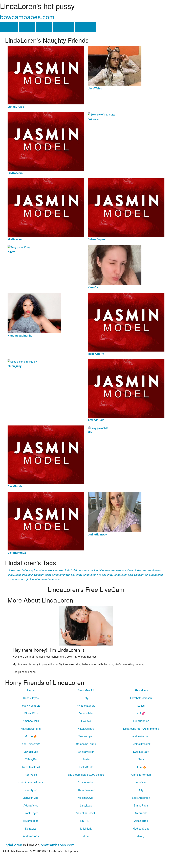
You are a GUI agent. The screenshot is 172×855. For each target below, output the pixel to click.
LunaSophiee (141, 721)
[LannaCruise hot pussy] (46, 75)
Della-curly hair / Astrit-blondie (141, 729)
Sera (141, 759)
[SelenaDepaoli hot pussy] (126, 207)
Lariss (141, 705)
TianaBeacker (86, 790)
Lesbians (63, 27)
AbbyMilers (141, 690)
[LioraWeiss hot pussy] (114, 66)
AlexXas (141, 782)
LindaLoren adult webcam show (32, 575)
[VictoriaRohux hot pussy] (46, 521)
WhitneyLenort (86, 705)
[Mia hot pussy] (98, 428)
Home (9, 27)
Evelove (86, 721)
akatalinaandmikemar (31, 782)
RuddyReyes (31, 698)
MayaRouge (31, 752)
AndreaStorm (31, 836)
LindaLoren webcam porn (45, 579)
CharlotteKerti (86, 782)
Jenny (141, 836)
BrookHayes (31, 813)
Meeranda (141, 813)
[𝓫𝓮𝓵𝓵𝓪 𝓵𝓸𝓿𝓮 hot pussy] (101, 114)
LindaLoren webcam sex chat (51, 570)
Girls (27, 27)
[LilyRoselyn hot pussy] (46, 141)
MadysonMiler (31, 798)
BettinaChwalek (141, 744)
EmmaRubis (141, 805)
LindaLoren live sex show (98, 575)
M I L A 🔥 (31, 736)
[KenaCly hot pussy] (114, 264)
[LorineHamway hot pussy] (114, 512)
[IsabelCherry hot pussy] (126, 322)
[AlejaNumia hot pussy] (46, 454)
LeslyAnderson (141, 798)
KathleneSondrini (30, 729)
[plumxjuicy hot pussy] (22, 361)
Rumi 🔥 (141, 767)
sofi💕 (141, 713)
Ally (141, 790)
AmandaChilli (31, 721)
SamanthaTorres (86, 744)
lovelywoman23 (31, 705)
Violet (85, 836)
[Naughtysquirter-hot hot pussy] (34, 313)
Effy (86, 698)
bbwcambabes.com (27, 16)
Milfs (44, 27)
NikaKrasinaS (86, 729)
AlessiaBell (141, 821)
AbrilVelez (31, 775)
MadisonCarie (141, 828)
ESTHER (86, 821)
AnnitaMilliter (86, 752)
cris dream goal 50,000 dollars (86, 775)
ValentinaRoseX (86, 813)
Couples (85, 27)
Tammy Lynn (85, 736)
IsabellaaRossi (31, 767)
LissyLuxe (86, 805)
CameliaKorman (141, 775)
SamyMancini (86, 690)
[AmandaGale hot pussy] (126, 388)
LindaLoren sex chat (81, 570)
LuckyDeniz (86, 767)
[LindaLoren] (86, 625)
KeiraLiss (30, 828)
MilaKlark (86, 828)
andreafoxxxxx (141, 736)
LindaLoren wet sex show (67, 575)
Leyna (31, 690)
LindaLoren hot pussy (20, 570)
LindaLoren (12, 845)
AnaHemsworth (31, 744)
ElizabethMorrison (141, 698)
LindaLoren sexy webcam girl (131, 575)
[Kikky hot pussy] (19, 247)
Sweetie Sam (141, 752)
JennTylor (30, 790)
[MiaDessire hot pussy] (46, 207)
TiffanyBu (31, 759)
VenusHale (86, 713)
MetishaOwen (86, 798)
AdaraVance (31, 805)
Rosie (86, 759)
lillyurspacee (30, 821)
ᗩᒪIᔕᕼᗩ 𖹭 (31, 713)
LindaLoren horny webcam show (113, 570)
